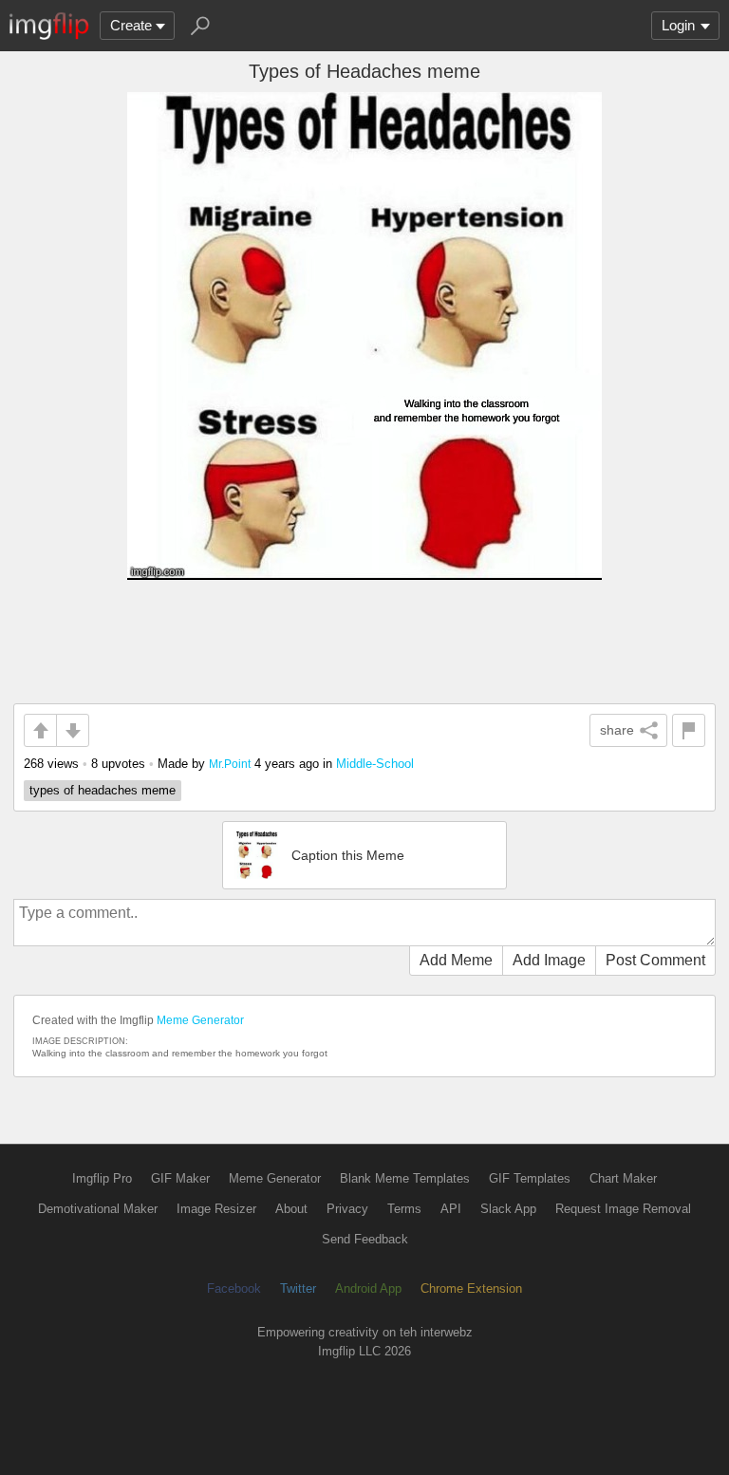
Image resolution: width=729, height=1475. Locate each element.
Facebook (234, 1288)
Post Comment (655, 960)
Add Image (549, 960)
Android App (368, 1288)
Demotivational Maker (98, 1209)
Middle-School (375, 763)
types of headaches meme (102, 790)
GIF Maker (180, 1178)
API (450, 1209)
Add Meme (456, 960)
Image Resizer (216, 1209)
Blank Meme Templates (405, 1178)
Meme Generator (200, 1020)
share (617, 730)
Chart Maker (623, 1178)
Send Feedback (365, 1239)
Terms (404, 1209)
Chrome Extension (471, 1288)
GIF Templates (529, 1178)
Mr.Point (230, 763)
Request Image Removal (623, 1209)
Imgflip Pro (102, 1178)
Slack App (508, 1209)
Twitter (298, 1288)
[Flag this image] (688, 730)
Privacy (347, 1209)
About (291, 1209)
